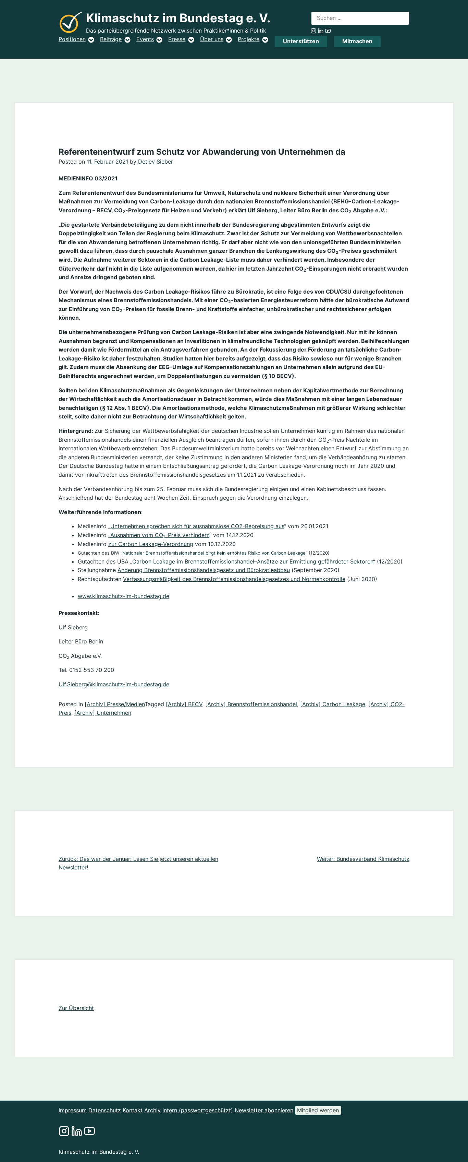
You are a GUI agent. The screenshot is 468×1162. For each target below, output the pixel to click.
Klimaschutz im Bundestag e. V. (178, 18)
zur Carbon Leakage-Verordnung (150, 544)
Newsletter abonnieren (264, 1110)
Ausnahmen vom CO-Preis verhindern (159, 535)
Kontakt (133, 1110)
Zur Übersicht (76, 1008)
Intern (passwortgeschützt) (197, 1110)
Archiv (152, 1110)
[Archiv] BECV (184, 704)
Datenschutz (104, 1110)
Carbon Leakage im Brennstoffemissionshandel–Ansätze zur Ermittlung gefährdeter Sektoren (252, 561)
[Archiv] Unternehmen (102, 712)
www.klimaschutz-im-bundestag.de (123, 596)
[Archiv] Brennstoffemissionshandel (251, 704)
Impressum (73, 1110)
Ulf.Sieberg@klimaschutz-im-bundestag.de (114, 684)
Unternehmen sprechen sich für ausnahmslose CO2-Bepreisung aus (197, 526)
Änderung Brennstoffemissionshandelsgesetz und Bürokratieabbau (204, 570)
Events (145, 39)
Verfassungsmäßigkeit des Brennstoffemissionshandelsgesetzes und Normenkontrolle (234, 579)
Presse (176, 39)
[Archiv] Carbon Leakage (332, 704)
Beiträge (111, 39)
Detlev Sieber (155, 161)
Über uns (211, 39)
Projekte (248, 39)
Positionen (72, 39)
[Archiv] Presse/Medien (115, 704)
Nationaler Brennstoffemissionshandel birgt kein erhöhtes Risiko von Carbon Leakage (214, 553)
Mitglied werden (318, 1110)
